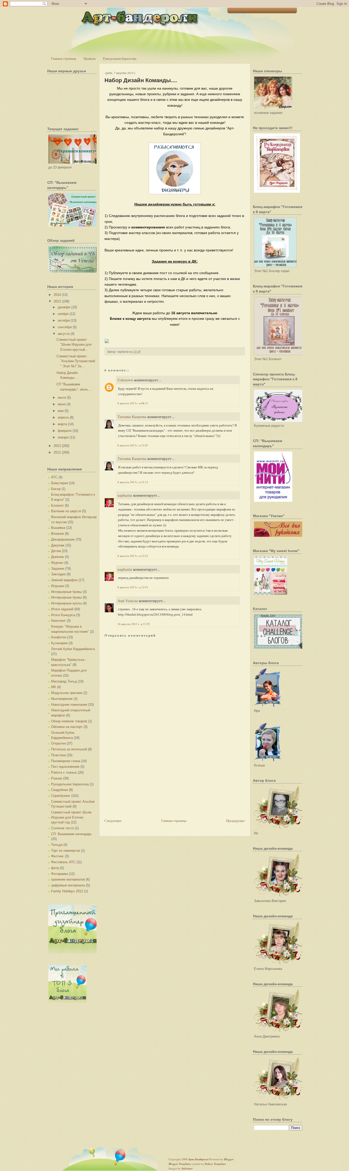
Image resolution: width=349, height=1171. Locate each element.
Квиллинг (58, 621)
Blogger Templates (180, 1164)
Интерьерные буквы (66, 592)
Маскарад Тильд (64, 681)
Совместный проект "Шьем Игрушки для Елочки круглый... (73, 344)
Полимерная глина (65, 761)
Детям (56, 551)
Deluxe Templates (215, 1164)
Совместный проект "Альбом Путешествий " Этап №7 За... (75, 361)
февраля (65, 431)
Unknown (125, 379)
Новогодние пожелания (69, 704)
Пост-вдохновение (65, 767)
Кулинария (59, 643)
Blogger (229, 1159)
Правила (90, 58)
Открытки (58, 743)
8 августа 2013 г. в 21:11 (133, 482)
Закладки (58, 574)
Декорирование (63, 539)
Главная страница (63, 58)
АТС (54, 477)
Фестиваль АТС (63, 862)
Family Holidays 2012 (67, 891)
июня (62, 404)
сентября (65, 327)
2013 (57, 301)
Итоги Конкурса (63, 615)
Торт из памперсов (65, 850)
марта (62, 424)
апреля (63, 417)
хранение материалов (68, 879)
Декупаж (57, 545)
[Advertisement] (142, 782)
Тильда (56, 845)
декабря (64, 307)
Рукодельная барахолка (119, 58)
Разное (56, 778)
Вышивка (58, 528)
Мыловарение (62, 699)
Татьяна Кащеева (132, 416)
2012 (57, 446)
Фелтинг (57, 856)
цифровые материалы (68, 885)
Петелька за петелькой (69, 749)
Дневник (57, 557)
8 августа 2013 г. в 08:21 (133, 403)
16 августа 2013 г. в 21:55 (134, 624)
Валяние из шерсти (66, 511)
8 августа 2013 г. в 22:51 (133, 556)
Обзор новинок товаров (69, 721)
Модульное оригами (66, 693)
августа (63, 334)
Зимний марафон (64, 580)
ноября (63, 314)
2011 (57, 452)
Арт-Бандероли (198, 1159)
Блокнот (57, 505)
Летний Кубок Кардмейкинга (73, 649)
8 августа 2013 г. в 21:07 (133, 445)
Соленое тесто (62, 828)
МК (53, 687)
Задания (57, 568)
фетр (55, 868)
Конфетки (58, 637)
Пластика (58, 755)
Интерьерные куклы (66, 603)
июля (62, 397)
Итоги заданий (62, 609)
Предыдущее (235, 820)
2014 (57, 295)
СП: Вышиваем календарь (71, 834)
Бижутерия (59, 483)
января (63, 437)
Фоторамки (59, 874)
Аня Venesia (128, 600)
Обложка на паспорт (67, 727)
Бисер (56, 489)
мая (61, 411)
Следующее (113, 820)
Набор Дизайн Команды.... (140, 80)
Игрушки (57, 586)
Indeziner (187, 1168)
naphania (125, 495)
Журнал (57, 563)
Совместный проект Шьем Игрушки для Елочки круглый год (71, 817)
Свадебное (59, 790)
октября (64, 320)
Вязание (57, 533)
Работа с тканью (64, 772)
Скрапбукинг (60, 796)
